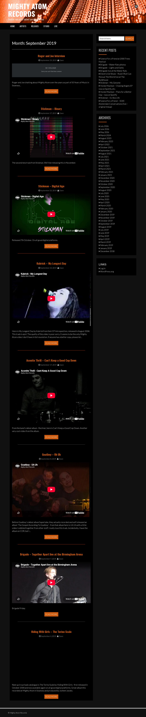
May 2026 (104, 132)
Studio (46, 26)
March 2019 (105, 242)
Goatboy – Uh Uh (51, 454)
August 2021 (105, 153)
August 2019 (105, 227)
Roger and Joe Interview (51, 56)
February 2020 (106, 208)
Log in (102, 268)
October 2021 (106, 147)
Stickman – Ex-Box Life (110, 97)
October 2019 (106, 220)
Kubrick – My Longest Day (51, 263)
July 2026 (104, 126)
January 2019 (106, 248)
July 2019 (104, 230)
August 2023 (105, 138)
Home (12, 26)
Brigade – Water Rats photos (113, 64)
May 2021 (104, 162)
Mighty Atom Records (27, 10)
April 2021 (105, 166)
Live (55, 26)
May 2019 (104, 236)
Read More (51, 91)
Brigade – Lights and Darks (112, 67)
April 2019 (105, 239)
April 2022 (105, 144)
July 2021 (104, 156)
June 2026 (104, 129)
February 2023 (106, 141)
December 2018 (107, 251)
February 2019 (106, 245)
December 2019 (107, 214)
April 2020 (105, 202)
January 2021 (106, 175)
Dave (61, 60)
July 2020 (104, 193)
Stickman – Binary (51, 109)
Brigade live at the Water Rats (113, 71)
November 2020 (107, 181)
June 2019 (104, 233)
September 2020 (107, 187)
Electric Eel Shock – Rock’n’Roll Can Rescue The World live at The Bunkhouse (115, 76)
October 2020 (106, 184)
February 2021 (106, 172)
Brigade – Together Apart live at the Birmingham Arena (51, 554)
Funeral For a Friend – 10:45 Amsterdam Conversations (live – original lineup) (113, 104)
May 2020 (104, 199)
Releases (35, 26)
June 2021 (104, 159)
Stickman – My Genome (110, 82)
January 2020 (106, 211)
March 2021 (105, 169)
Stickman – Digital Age (51, 186)
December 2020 (107, 178)
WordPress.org (107, 271)
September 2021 (107, 150)
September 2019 (107, 223)
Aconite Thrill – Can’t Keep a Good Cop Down (51, 360)
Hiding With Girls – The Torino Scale (51, 632)
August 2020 (105, 190)
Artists (23, 26)
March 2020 (105, 205)
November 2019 (107, 217)
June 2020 (104, 196)
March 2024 (105, 135)
